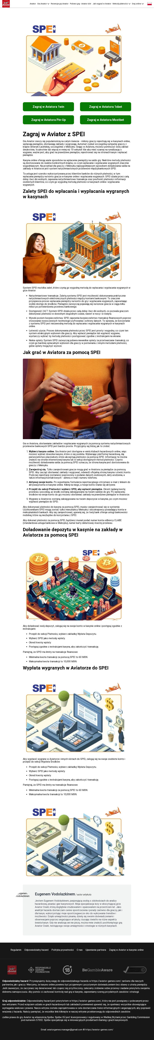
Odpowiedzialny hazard (36, 949)
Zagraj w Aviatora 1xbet (105, 107)
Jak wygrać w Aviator (102, 4)
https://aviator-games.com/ (99, 1029)
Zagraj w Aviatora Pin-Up (48, 120)
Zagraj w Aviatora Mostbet (105, 120)
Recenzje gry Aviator (59, 4)
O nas (80, 949)
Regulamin (16, 949)
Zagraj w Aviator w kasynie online (126, 949)
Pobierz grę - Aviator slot (80, 4)
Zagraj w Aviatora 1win (48, 107)
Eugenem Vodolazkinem (55, 894)
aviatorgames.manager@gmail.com (65, 1029)
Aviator (33, 4)
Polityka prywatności (62, 949)
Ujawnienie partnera (96, 949)
